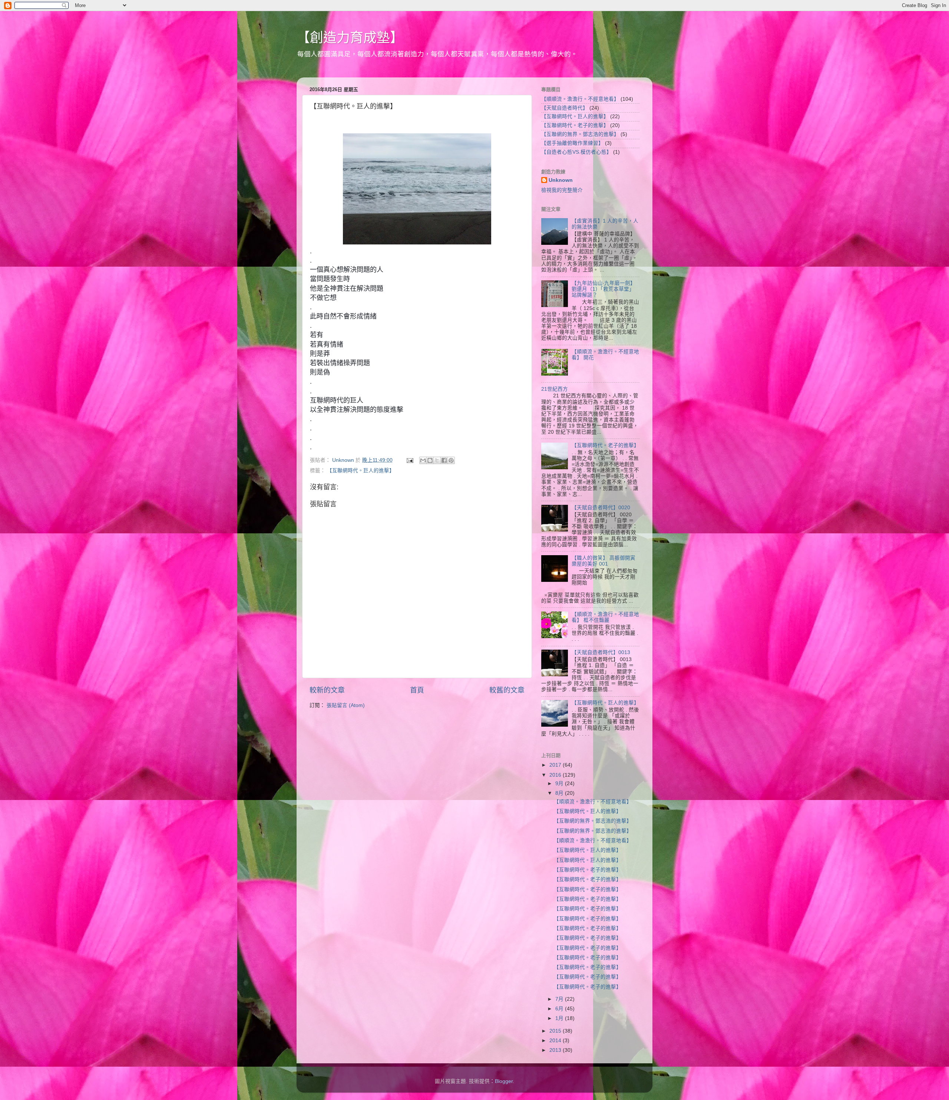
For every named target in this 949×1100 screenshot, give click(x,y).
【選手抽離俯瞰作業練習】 (572, 143)
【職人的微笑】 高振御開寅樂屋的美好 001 (603, 561)
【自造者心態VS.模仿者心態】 (576, 152)
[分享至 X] (437, 460)
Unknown (561, 180)
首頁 (417, 690)
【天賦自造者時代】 (564, 108)
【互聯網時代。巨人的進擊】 (360, 470)
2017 (556, 765)
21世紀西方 (554, 389)
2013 (556, 1050)
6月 (560, 1008)
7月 (560, 999)
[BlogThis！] (430, 460)
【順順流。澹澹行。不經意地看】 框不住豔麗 (605, 617)
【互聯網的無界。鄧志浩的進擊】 (580, 134)
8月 (560, 793)
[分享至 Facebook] (444, 460)
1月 (560, 1018)
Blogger (504, 1081)
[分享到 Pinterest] (451, 460)
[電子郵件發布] (409, 460)
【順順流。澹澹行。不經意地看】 (580, 99)
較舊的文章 (507, 690)
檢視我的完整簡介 (562, 190)
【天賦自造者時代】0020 (601, 507)
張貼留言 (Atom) (346, 705)
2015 (556, 1031)
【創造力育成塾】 (350, 37)
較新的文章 (327, 690)
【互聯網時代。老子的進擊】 (575, 125)
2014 (556, 1040)
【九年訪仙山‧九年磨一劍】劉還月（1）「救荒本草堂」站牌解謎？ (603, 289)
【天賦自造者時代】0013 (601, 652)
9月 (560, 783)
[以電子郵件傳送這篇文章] (423, 460)
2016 (556, 775)
